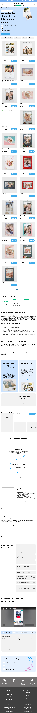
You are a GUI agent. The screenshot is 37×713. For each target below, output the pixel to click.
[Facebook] (7, 699)
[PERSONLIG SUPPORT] (14, 680)
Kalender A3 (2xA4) (17, 37)
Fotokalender (27, 694)
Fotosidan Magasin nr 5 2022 (28, 705)
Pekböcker (28, 695)
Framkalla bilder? (9, 710)
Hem (2, 7)
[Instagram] (12, 699)
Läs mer (32, 413)
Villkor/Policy (9, 696)
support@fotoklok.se (9, 692)
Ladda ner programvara (9, 705)
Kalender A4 (25, 37)
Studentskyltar (27, 698)
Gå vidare (14, 60)
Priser (9, 708)
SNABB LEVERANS (4, 683)
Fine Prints (28, 696)
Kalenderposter (31, 37)
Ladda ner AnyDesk (9, 711)
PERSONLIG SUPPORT (14, 684)
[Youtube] (9, 699)
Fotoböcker (28, 692)
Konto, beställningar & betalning (9, 707)
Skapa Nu (5, 33)
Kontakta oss (9, 694)
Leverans (9, 704)
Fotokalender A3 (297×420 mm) (7, 37)
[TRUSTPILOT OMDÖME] (23, 680)
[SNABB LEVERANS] (5, 680)
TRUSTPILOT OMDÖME (23, 684)
